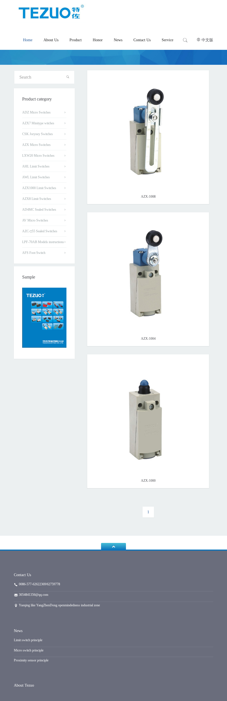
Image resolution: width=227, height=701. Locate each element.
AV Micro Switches (35, 220)
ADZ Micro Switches (36, 112)
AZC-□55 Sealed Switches (39, 231)
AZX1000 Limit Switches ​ (39, 188)
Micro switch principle (28, 650)
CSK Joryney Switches (37, 134)
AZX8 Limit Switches (36, 199)
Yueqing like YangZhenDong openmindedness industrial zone (59, 605)
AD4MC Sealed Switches (39, 210)
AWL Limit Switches (36, 177)
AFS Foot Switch (33, 253)
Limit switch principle (28, 640)
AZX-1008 (148, 197)
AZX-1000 (148, 481)
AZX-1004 (148, 339)
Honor (98, 40)
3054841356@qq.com (33, 595)
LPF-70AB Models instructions (43, 242)
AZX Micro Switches (36, 145)
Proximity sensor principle (31, 660)
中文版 (207, 40)
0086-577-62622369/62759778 (39, 584)
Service (167, 40)
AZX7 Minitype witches (38, 123)
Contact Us (142, 40)
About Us (50, 40)
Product (75, 40)
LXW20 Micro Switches (38, 156)
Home (27, 40)
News (118, 40)
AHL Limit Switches (36, 166)
